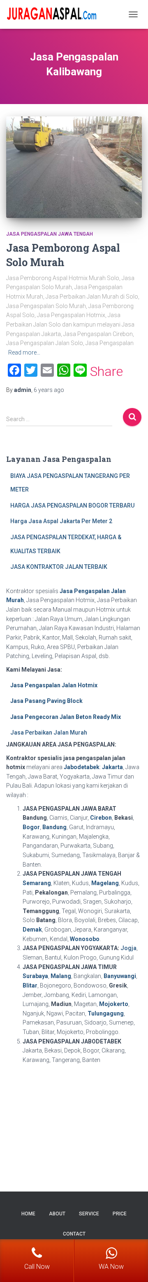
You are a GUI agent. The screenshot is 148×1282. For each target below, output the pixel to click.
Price (120, 1214)
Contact (74, 1234)
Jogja (128, 948)
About (57, 1214)
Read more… (24, 352)
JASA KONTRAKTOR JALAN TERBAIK (58, 566)
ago (49, 390)
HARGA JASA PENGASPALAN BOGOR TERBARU (72, 505)
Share (106, 371)
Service (89, 1214)
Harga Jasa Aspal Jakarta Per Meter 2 (61, 521)
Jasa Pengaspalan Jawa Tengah (49, 234)
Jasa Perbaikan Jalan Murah (48, 732)
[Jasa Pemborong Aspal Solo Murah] (74, 167)
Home (28, 1214)
